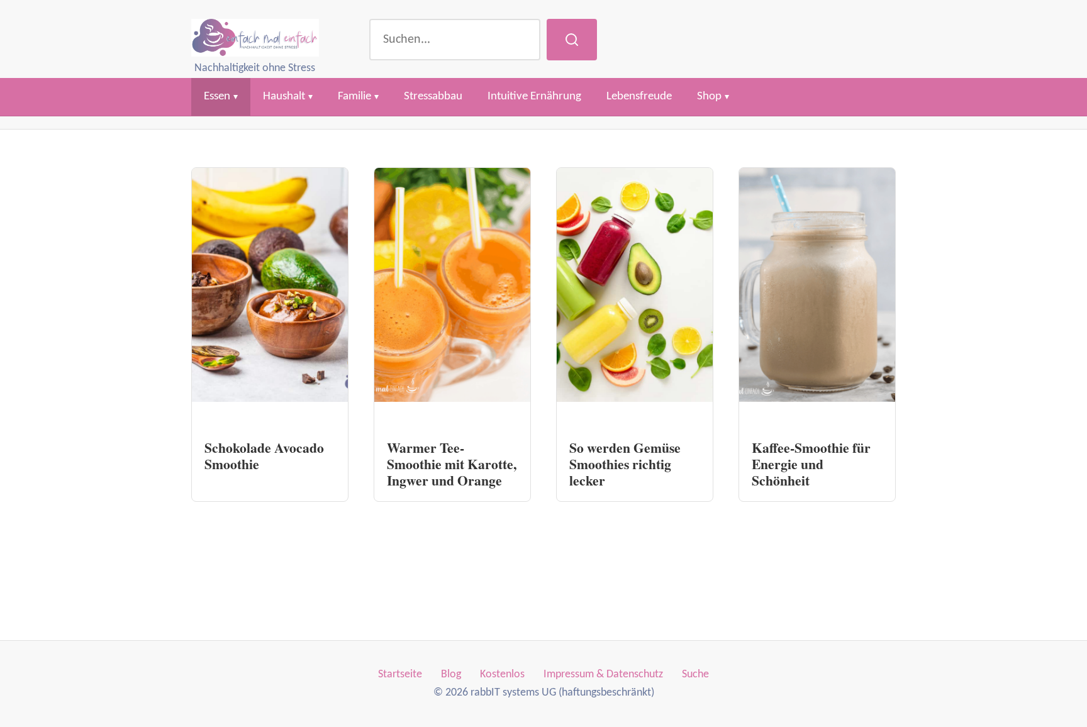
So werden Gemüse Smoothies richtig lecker (625, 464)
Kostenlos (502, 674)
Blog (451, 674)
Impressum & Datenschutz (603, 674)
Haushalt (284, 97)
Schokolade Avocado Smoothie (264, 456)
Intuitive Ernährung (534, 97)
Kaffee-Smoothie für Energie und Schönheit (811, 464)
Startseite (400, 674)
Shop (709, 97)
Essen (217, 97)
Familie (354, 97)
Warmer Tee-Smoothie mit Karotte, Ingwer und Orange (451, 464)
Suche (695, 674)
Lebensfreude (639, 97)
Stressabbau (433, 97)
